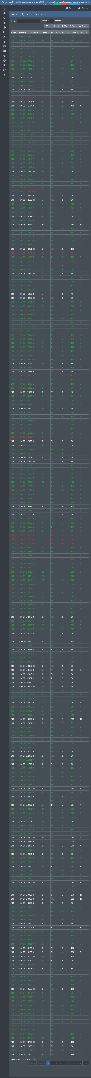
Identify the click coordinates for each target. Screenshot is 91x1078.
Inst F (82, 32)
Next (79, 1063)
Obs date (22, 32)
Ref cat (54, 32)
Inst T (64, 32)
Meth (35, 32)
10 (73, 1063)
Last (86, 1063)
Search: (13, 21)
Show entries (51, 20)
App (74, 32)
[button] (12, 8)
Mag (45, 32)
